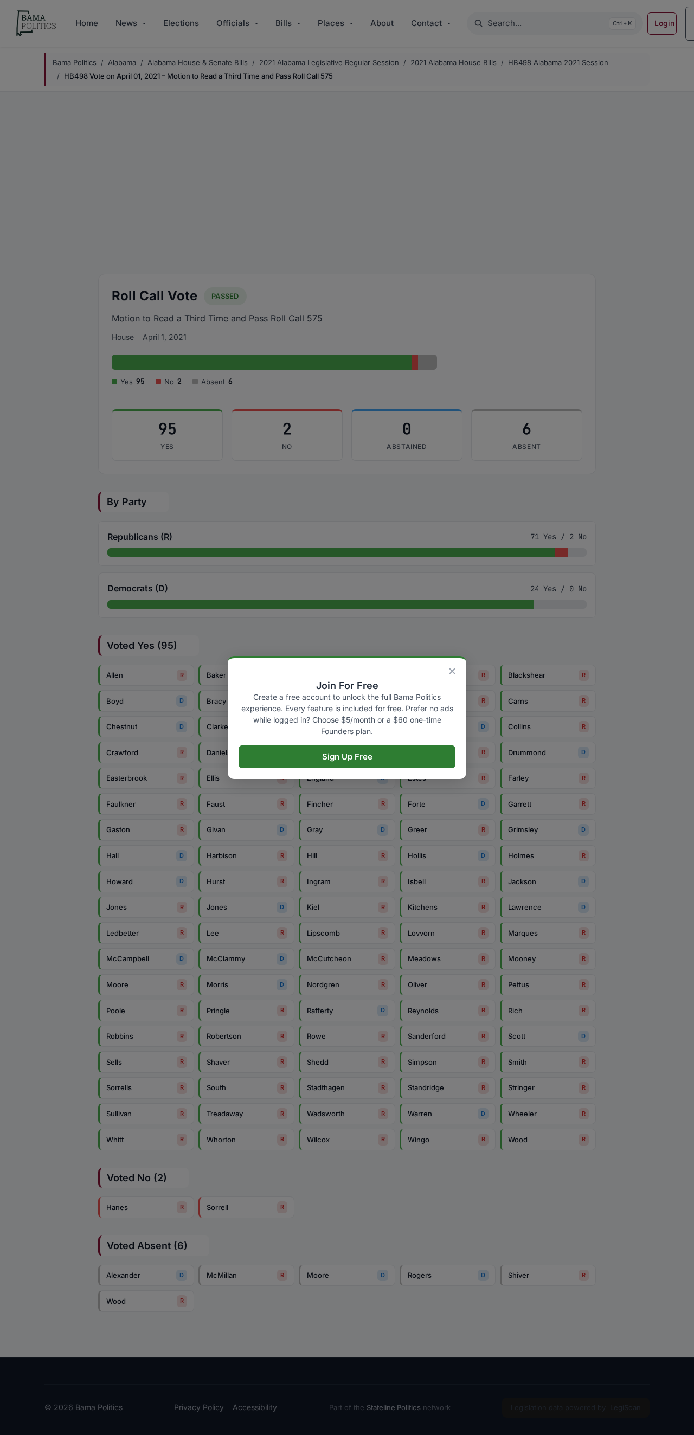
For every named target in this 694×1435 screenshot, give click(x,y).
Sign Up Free (347, 756)
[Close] (452, 671)
